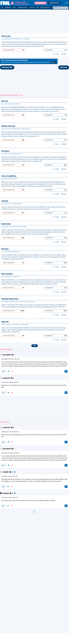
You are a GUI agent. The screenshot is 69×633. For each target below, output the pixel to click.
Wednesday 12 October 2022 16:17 (10, 382)
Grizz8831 (6, 472)
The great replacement (9, 299)
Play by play (6, 36)
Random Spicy (22, 7)
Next (34, 345)
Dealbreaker (6, 224)
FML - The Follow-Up (43, 7)
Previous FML (7, 67)
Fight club (5, 322)
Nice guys (5, 249)
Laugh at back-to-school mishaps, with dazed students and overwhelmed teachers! (28, 61)
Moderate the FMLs (54, 3)
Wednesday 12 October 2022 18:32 (10, 359)
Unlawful (4, 201)
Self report (5, 151)
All (2, 7)
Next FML (63, 67)
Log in (66, 3)
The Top (31, 7)
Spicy (14, 7)
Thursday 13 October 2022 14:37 (9, 497)
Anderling (6, 493)
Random (8, 7)
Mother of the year (8, 126)
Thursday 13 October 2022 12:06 (9, 476)
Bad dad (4, 101)
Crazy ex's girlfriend (8, 176)
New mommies (7, 274)
